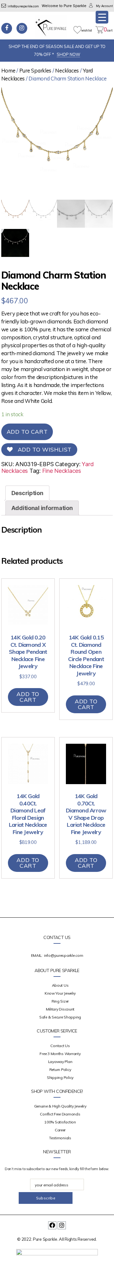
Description (27, 493)
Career (60, 1130)
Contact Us (60, 1045)
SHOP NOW (68, 54)
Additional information (42, 508)
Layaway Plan (60, 1061)
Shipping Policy (60, 1077)
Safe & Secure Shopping (60, 1017)
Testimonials (60, 1137)
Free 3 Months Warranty (60, 1053)
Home (8, 70)
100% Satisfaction (60, 1122)
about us (60, 985)
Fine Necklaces (61, 470)
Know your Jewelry (60, 993)
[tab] (27, 493)
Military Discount (60, 1009)
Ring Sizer (60, 1001)
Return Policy (60, 1069)
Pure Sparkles (35, 70)
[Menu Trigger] (102, 17)
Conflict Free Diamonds (60, 1114)
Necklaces (67, 70)
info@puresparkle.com (23, 6)
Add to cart (27, 431)
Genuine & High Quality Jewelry (60, 1106)
